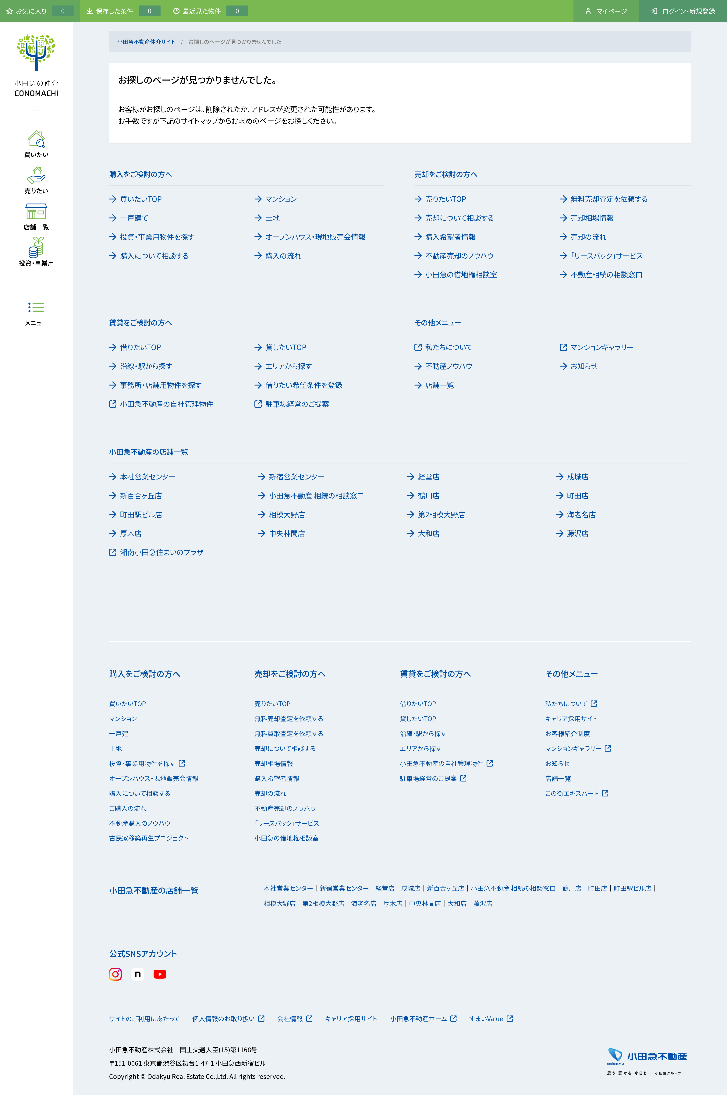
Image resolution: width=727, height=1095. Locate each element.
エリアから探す (288, 365)
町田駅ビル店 (141, 514)
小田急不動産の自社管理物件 (166, 403)
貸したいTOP (285, 347)
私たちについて (449, 347)
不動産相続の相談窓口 (606, 274)
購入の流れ (283, 255)
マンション (281, 198)
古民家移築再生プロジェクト (149, 837)
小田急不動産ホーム (418, 1018)
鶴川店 (429, 495)
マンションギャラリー (602, 347)
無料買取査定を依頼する (289, 733)
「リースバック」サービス (607, 255)
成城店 (578, 476)
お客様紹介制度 (567, 733)
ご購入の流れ (128, 808)
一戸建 (118, 733)
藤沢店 (578, 533)
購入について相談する (154, 255)
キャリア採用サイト (571, 718)
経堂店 (429, 476)
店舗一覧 (439, 384)
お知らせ (584, 365)
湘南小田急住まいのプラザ (161, 552)
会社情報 (290, 1018)
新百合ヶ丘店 (141, 495)
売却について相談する (459, 217)
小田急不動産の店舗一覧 (153, 890)
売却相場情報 (592, 217)
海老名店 (581, 514)
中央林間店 (287, 533)
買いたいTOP (141, 198)
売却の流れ (588, 236)
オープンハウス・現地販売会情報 (315, 236)
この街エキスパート (572, 793)
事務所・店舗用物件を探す (160, 384)
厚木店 (131, 533)
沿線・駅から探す (146, 365)
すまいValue (486, 1018)
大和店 (429, 533)
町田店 (578, 495)
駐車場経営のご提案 (297, 403)
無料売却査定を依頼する (609, 198)
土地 (272, 217)
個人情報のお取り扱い (223, 1018)
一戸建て (134, 217)
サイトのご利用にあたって (144, 1018)
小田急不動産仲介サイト (146, 41)
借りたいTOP (140, 347)
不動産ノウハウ (448, 365)
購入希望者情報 (450, 236)
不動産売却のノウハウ (459, 255)
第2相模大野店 (441, 514)
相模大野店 (287, 514)
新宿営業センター (296, 476)
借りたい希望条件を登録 (303, 384)
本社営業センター (147, 476)
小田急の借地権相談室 (461, 274)
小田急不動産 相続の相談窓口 (316, 495)
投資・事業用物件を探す (157, 236)
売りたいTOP (445, 198)
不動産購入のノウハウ (140, 823)
